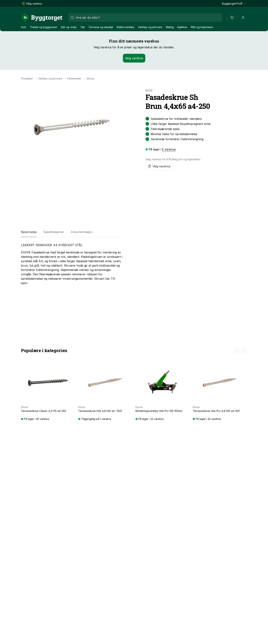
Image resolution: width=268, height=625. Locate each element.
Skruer (90, 78)
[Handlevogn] (232, 17)
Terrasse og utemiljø (100, 27)
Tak (82, 27)
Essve (149, 90)
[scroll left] (237, 351)
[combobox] (145, 17)
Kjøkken (182, 27)
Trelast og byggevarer (43, 27)
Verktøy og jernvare (150, 27)
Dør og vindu (69, 27)
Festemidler (74, 78)
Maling (170, 27)
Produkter (27, 78)
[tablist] (72, 232)
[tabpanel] (72, 264)
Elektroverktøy (125, 27)
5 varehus (169, 149)
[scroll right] (244, 351)
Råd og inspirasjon (202, 27)
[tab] (29, 232)
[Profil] (243, 17)
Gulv (23, 27)
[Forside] (42, 17)
